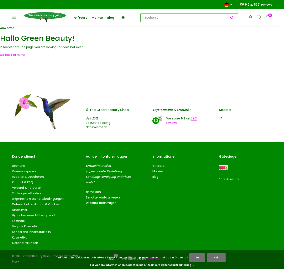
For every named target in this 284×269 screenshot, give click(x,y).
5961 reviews (263, 4)
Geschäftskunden (25, 243)
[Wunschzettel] (259, 18)
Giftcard (81, 18)
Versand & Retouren (26, 188)
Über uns (18, 166)
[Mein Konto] (250, 17)
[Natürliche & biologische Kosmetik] (45, 17)
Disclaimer (19, 210)
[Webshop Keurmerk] (223, 167)
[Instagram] (220, 118)
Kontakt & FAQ (22, 182)
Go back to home (13, 55)
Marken (97, 18)
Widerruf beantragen (101, 203)
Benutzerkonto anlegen (103, 197)
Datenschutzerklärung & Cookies (36, 204)
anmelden (93, 192)
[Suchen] (232, 18)
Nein (216, 257)
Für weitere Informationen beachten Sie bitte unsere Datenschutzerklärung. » (142, 265)
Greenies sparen (24, 171)
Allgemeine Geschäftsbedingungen (38, 199)
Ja (197, 257)
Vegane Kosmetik (24, 226)
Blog (110, 18)
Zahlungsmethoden (26, 193)
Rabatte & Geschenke (28, 177)
